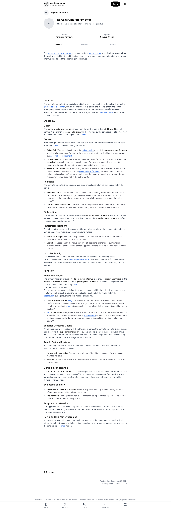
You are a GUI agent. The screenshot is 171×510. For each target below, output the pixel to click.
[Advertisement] (85, 78)
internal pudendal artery (80, 259)
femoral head (90, 315)
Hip (48, 312)
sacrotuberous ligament (61, 156)
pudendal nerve (106, 112)
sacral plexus (95, 53)
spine (84, 134)
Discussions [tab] (85, 45)
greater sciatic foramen (54, 107)
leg (69, 306)
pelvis (57, 145)
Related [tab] (113, 45)
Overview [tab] (58, 45)
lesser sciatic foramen (89, 171)
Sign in (115, 4)
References (49, 472)
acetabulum (49, 296)
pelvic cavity (88, 150)
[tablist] (85, 44)
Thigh (70, 300)
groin (63, 426)
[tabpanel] (85, 266)
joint (75, 284)
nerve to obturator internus (60, 53)
